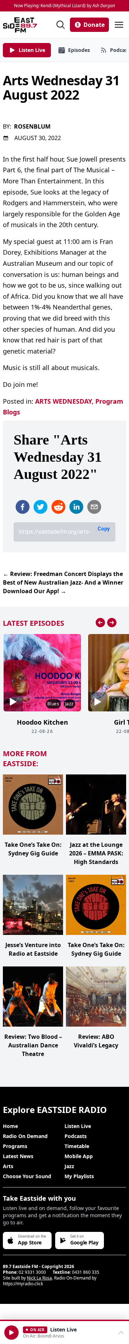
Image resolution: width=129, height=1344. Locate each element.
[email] (94, 507)
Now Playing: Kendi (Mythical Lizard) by (64, 6)
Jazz (69, 1166)
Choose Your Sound (27, 1176)
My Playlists (79, 1176)
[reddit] (58, 507)
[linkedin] (76, 507)
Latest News (18, 1156)
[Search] (60, 24)
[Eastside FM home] (20, 25)
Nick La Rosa (39, 1278)
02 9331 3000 (32, 1272)
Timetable (76, 1146)
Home (10, 1126)
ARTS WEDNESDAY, (64, 401)
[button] (11, 1332)
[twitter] (40, 507)
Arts (8, 1166)
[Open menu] (119, 25)
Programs (15, 1146)
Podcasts (75, 1136)
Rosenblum (32, 126)
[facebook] (22, 507)
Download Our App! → (34, 591)
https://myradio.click (23, 1284)
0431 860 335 (85, 1272)
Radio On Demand (25, 1136)
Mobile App (78, 1156)
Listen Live (77, 1126)
